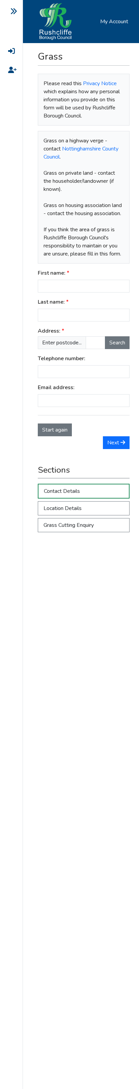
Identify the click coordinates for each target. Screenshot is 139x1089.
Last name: (51, 302)
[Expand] (8, 11)
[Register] (8, 70)
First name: (51, 273)
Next (113, 442)
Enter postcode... (62, 342)
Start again (54, 430)
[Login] (8, 51)
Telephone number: (61, 358)
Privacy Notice (100, 83)
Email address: (56, 387)
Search (117, 342)
